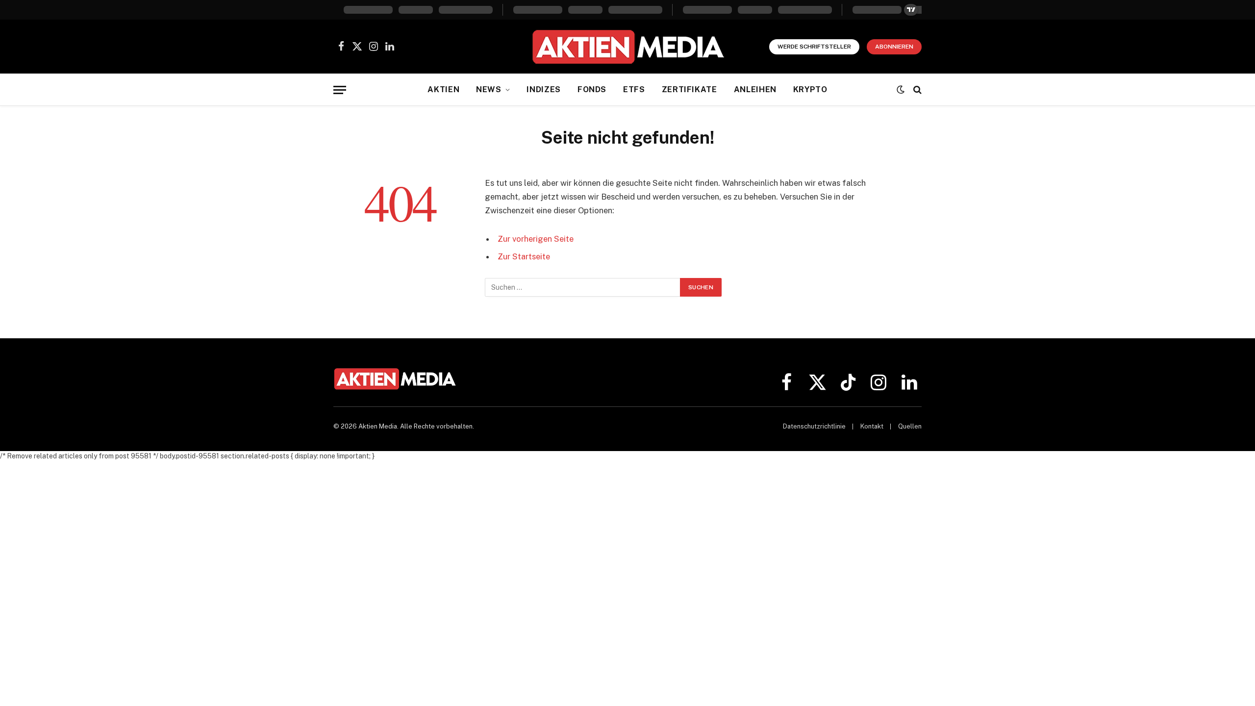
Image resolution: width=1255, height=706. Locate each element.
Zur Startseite (524, 256)
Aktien (443, 89)
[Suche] (916, 90)
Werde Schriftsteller (814, 46)
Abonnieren (894, 46)
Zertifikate (689, 89)
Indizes (543, 89)
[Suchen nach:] (583, 287)
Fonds (591, 89)
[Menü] (339, 90)
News (489, 89)
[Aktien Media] (627, 47)
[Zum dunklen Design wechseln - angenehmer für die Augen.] (900, 89)
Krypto (810, 89)
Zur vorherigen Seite (536, 239)
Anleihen (755, 89)
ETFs (634, 89)
